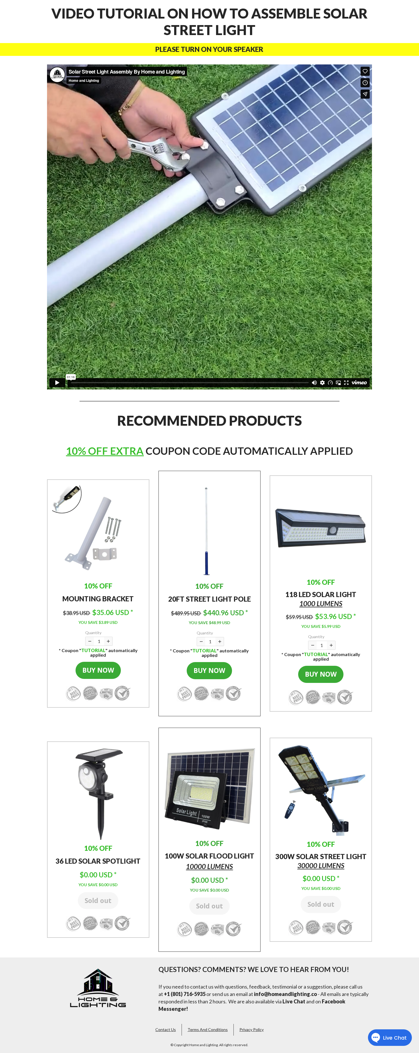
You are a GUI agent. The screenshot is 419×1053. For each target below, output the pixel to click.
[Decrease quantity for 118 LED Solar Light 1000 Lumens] (312, 645)
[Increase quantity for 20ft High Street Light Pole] (219, 641)
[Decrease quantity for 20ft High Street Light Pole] (201, 641)
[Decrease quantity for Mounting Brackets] (90, 641)
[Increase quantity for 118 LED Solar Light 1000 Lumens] (331, 645)
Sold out (98, 900)
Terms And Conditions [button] (208, 1029)
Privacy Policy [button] (251, 1029)
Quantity (93, 632)
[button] (98, 531)
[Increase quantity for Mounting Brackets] (108, 641)
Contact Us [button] (165, 1029)
